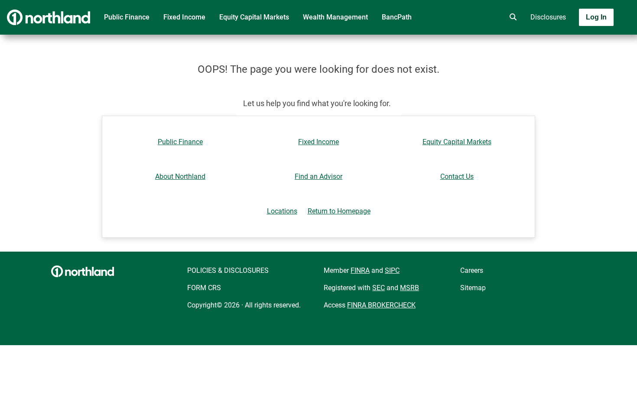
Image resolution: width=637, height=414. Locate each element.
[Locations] (487, 17)
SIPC (392, 270)
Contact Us (457, 176)
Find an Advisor (318, 176)
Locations (282, 211)
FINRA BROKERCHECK (381, 305)
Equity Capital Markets (254, 17)
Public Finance (127, 17)
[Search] (511, 17)
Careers (471, 270)
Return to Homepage (339, 211)
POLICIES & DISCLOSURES (228, 270)
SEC (378, 288)
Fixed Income (184, 17)
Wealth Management (335, 17)
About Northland (180, 176)
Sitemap (473, 288)
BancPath (397, 17)
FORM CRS (204, 288)
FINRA (360, 270)
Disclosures (548, 17)
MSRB (409, 288)
